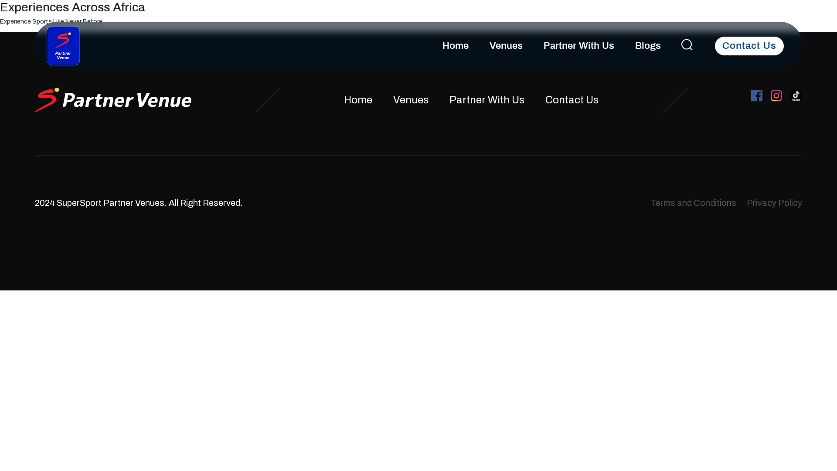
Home (455, 46)
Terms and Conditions (693, 203)
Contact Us (749, 46)
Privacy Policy (774, 203)
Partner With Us (579, 46)
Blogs (648, 46)
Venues (506, 46)
